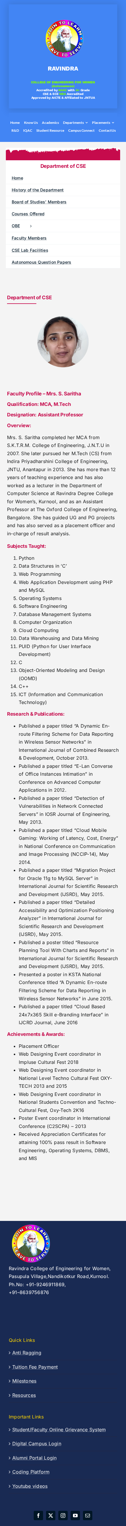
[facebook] (38, 1515)
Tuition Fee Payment (35, 1367)
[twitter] (50, 1515)
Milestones (24, 1381)
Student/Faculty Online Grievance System (59, 1429)
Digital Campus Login (36, 1443)
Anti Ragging (26, 1353)
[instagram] (63, 1515)
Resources (24, 1395)
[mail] (87, 1515)
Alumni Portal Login (34, 1458)
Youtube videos (29, 1486)
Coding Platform (31, 1472)
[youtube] (75, 1515)
